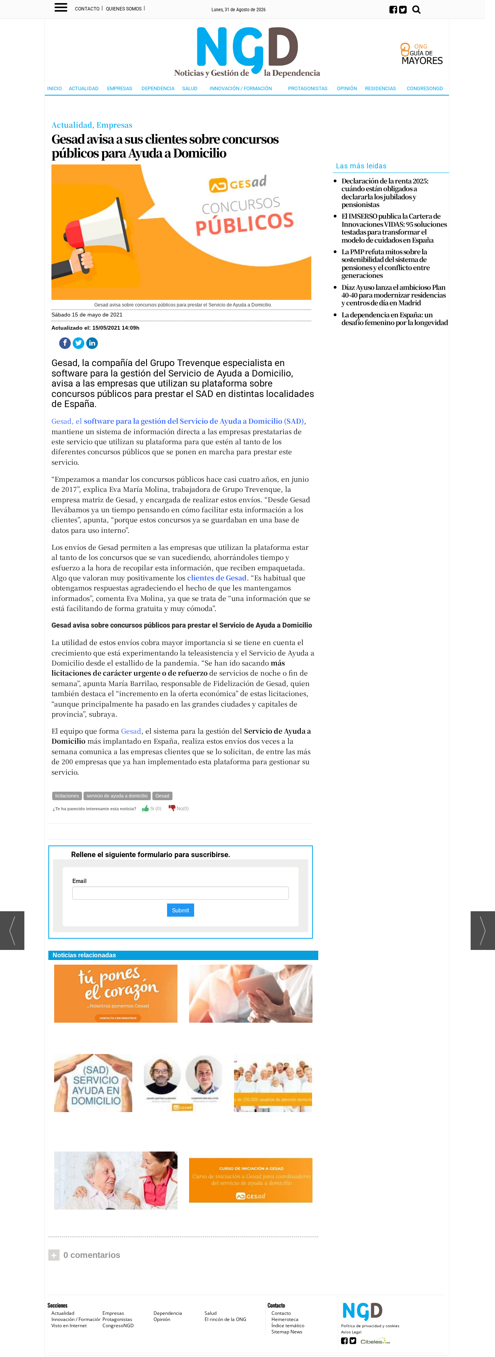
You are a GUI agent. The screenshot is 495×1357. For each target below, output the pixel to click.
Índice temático (287, 1325)
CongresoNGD (425, 88)
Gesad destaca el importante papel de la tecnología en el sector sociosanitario (246, 1036)
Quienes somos (124, 9)
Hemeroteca (285, 1319)
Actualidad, (73, 124)
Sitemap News (286, 1331)
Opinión (347, 88)
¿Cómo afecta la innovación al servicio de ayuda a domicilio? (104, 1032)
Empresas (119, 88)
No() (182, 808)
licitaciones (67, 796)
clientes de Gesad (217, 577)
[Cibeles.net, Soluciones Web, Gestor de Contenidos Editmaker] (374, 1343)
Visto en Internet (69, 1325)
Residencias (380, 88)
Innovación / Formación (241, 88)
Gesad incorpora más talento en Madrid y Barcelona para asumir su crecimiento (182, 1129)
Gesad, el (177, 421)
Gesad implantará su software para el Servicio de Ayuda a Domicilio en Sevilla (269, 1129)
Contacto (87, 9)
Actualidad (84, 88)
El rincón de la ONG (225, 1319)
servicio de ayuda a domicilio (117, 796)
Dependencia (158, 88)
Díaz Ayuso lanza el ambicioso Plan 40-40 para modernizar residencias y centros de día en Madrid (393, 295)
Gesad (131, 731)
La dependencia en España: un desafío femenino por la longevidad (394, 319)
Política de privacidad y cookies (370, 1325)
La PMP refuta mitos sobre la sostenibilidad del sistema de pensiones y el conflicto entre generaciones (385, 263)
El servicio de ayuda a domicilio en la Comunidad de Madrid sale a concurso (91, 1129)
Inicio (54, 88)
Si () (155, 808)
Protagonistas (308, 88)
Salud (190, 88)
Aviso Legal (351, 1332)
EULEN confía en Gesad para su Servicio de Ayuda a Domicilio (108, 1219)
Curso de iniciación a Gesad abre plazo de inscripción (243, 1219)
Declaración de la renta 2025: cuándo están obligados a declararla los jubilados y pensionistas (384, 193)
